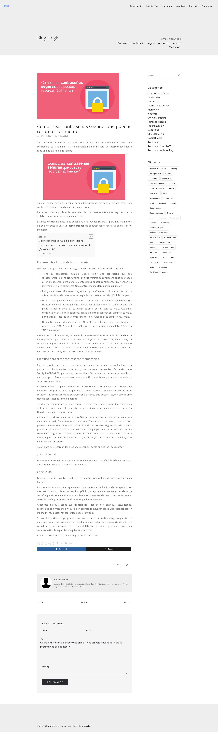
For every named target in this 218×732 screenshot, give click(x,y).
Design (166, 193)
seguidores (166, 252)
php (151, 242)
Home (163, 38)
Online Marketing (157, 117)
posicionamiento (163, 242)
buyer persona (155, 173)
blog (164, 169)
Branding (173, 169)
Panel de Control (157, 121)
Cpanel (171, 188)
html (151, 218)
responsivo (154, 252)
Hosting (170, 213)
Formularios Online (158, 105)
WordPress (154, 272)
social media (155, 262)
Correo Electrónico (158, 93)
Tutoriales (207, 6)
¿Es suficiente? (47, 249)
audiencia (154, 169)
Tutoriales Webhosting (160, 150)
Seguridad (181, 6)
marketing (165, 223)
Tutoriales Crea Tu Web (161, 146)
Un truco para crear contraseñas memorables (65, 245)
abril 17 (40, 136)
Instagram (174, 218)
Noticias (152, 113)
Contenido (154, 178)
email (152, 203)
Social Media (136, 6)
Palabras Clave (170, 238)
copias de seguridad (158, 183)
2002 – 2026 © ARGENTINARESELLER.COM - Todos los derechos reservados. (64, 726)
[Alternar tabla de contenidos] (89, 236)
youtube (165, 272)
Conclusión (45, 253)
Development (155, 198)
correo (172, 183)
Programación (156, 125)
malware (153, 223)
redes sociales (168, 247)
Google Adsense (156, 208)
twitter (152, 267)
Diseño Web (152, 6)
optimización (155, 238)
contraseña (166, 178)
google (173, 203)
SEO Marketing (156, 133)
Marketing (167, 6)
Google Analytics (156, 213)
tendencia (168, 262)
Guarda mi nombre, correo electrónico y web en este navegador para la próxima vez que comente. (81, 644)
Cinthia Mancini (51, 136)
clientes (168, 173)
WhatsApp (163, 267)
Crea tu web (154, 193)
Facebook (162, 203)
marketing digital (156, 228)
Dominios (194, 6)
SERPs (172, 257)
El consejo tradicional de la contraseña (61, 240)
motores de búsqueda (158, 233)
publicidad (154, 247)
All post (84, 602)
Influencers (162, 218)
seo (163, 257)
